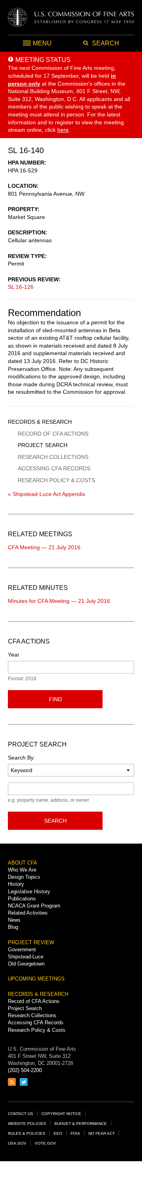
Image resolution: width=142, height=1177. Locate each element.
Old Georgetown (26, 964)
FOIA (75, 1133)
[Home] (71, 17)
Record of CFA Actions (53, 433)
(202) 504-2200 (25, 1070)
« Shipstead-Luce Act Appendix (46, 494)
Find (55, 699)
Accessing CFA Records (54, 468)
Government (22, 949)
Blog (13, 927)
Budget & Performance (80, 1123)
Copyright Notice (61, 1114)
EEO (58, 1133)
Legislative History (29, 891)
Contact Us (20, 1114)
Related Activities (28, 913)
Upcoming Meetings (36, 979)
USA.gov (17, 1143)
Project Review (31, 942)
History (16, 884)
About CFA (22, 863)
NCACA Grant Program (34, 906)
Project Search (42, 445)
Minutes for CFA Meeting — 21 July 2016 (59, 601)
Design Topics (24, 877)
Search (55, 821)
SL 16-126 (21, 287)
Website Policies (27, 1123)
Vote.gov (45, 1143)
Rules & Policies (26, 1133)
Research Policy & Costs (56, 480)
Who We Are (22, 870)
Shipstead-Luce (25, 957)
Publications (22, 899)
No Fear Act (101, 1133)
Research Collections (53, 457)
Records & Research (40, 422)
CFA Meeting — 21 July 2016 (44, 547)
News (14, 920)
